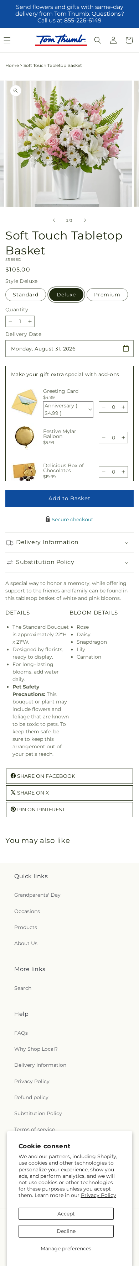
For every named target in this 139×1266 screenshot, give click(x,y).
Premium (107, 294)
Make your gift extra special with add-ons (65, 374)
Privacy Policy (98, 1195)
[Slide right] (85, 220)
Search (22, 988)
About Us (25, 943)
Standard (25, 294)
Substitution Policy (38, 1113)
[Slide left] (54, 220)
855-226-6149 (83, 20)
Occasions (27, 911)
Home (12, 65)
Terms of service (34, 1129)
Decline (66, 1231)
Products (25, 927)
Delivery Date (23, 334)
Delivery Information (40, 1065)
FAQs (21, 1033)
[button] (97, 40)
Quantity (16, 309)
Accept (66, 1213)
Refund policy (31, 1097)
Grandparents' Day (37, 895)
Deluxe (66, 294)
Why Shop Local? (36, 1049)
